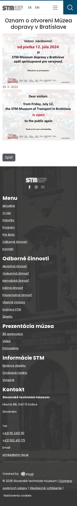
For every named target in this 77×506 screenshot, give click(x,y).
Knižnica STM (11, 309)
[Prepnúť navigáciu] (55, 8)
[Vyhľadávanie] (70, 7)
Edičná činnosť (12, 288)
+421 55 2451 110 (13, 433)
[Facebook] (29, 187)
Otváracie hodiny (14, 373)
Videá (6, 341)
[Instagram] (36, 187)
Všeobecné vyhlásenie (46, 488)
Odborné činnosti (14, 242)
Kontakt (8, 249)
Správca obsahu (14, 366)
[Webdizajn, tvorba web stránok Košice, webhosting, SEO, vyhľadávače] (27, 474)
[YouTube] (42, 187)
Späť (9, 157)
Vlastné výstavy (13, 302)
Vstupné (8, 380)
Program (8, 227)
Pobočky (8, 220)
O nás (6, 213)
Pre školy (8, 235)
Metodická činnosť (15, 281)
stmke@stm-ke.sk (15, 455)
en (37, 7)
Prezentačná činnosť (17, 295)
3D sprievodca (12, 334)
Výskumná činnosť (15, 273)
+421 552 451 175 (13, 440)
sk (30, 7)
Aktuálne (8, 206)
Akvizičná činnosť (14, 266)
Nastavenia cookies (17, 495)
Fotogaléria (10, 348)
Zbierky (7, 317)
